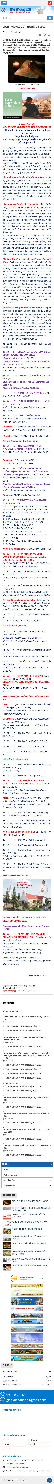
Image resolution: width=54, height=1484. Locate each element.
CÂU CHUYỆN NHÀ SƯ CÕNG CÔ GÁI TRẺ (29, 1222)
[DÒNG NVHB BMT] (27, 1358)
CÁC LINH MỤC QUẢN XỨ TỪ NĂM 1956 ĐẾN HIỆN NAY (30, 1237)
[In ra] (45, 34)
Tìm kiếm (32, 1444)
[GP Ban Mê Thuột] (27, 1285)
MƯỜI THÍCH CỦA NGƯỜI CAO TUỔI (27, 1229)
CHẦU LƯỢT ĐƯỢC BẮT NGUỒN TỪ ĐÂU (29, 1243)
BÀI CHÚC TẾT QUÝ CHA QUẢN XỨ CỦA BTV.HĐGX (28, 1215)
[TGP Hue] (27, 1300)
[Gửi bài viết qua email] (40, 34)
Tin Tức (6, 1440)
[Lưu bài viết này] (49, 34)
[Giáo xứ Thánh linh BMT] (27, 1337)
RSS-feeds (8, 1449)
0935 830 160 (16, 1395)
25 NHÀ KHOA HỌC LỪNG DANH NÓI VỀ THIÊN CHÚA (31, 1260)
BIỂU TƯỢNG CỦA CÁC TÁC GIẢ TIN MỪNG (30, 1201)
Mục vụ (6, 1169)
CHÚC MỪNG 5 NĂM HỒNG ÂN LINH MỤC (29, 1265)
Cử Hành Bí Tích (10, 1175)
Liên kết (7, 1444)
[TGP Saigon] (27, 1308)
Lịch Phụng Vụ (9, 1185)
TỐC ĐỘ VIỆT (21, 1480)
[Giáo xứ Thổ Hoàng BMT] (27, 1328)
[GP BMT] (27, 1351)
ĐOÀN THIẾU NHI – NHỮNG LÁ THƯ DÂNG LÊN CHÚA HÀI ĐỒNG (31, 1209)
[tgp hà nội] (27, 1278)
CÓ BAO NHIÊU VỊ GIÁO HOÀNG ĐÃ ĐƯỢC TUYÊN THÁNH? (29, 1252)
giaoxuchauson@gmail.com (26, 1400)
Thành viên (33, 1440)
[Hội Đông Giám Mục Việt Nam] (27, 1292)
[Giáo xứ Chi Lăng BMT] (27, 1345)
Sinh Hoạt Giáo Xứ (10, 1180)
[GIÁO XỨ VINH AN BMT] (27, 1321)
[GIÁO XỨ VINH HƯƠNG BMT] (27, 1315)
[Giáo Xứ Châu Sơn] (4, 10)
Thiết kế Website (8, 1480)
